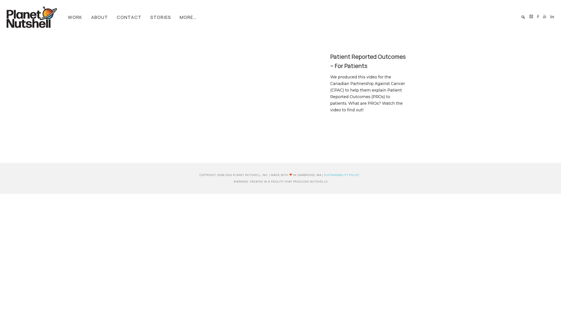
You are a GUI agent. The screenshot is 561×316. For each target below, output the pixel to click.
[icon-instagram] (532, 17)
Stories (160, 17)
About (99, 17)
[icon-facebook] (539, 17)
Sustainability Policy (341, 175)
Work (75, 17)
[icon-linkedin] (552, 17)
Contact (129, 17)
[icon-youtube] (546, 17)
